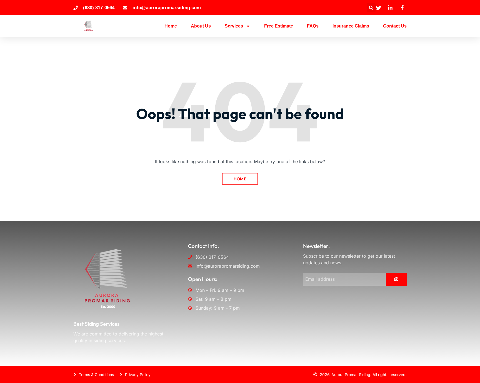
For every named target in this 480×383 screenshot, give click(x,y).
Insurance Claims (350, 26)
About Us (201, 26)
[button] (371, 7)
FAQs (313, 26)
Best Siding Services (96, 323)
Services (234, 26)
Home (170, 26)
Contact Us (395, 26)
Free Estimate (278, 26)
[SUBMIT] (396, 279)
